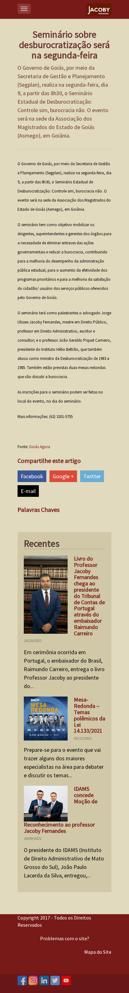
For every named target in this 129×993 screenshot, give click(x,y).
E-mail (28, 491)
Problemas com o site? (64, 938)
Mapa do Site (97, 952)
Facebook (32, 476)
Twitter (92, 476)
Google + (63, 476)
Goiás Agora (39, 446)
